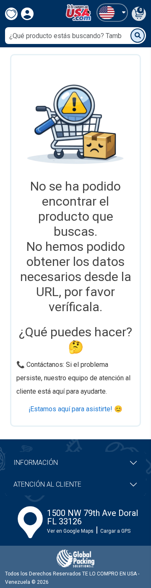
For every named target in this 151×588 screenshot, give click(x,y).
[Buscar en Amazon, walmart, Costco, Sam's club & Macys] (137, 35)
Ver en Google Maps (70, 531)
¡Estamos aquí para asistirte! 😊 (75, 409)
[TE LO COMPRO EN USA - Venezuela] (78, 12)
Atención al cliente (47, 484)
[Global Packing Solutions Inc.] (75, 558)
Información (35, 463)
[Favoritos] (11, 14)
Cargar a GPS (115, 531)
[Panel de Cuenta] (112, 12)
